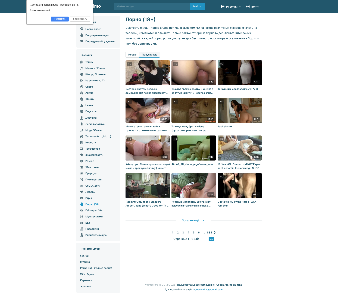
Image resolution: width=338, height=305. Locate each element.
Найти (197, 6)
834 (209, 232)
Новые (132, 54)
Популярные (149, 54)
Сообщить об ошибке (229, 284)
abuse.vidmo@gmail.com (208, 289)
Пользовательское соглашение (196, 284)
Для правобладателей (178, 289)
